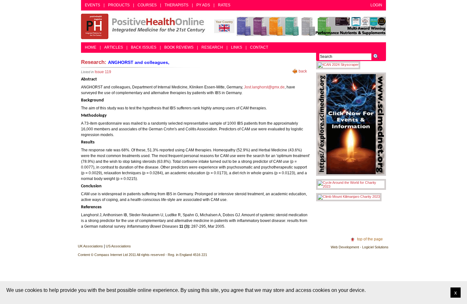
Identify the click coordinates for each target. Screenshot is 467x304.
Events (92, 5)
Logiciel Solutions (375, 247)
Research (212, 47)
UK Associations (90, 246)
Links (236, 47)
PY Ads (203, 5)
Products (119, 5)
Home (90, 47)
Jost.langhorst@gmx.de (264, 87)
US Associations (118, 246)
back (303, 71)
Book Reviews (178, 47)
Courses (147, 5)
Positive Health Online (144, 26)
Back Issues (143, 47)
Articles (113, 47)
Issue (103, 72)
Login (376, 5)
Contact (259, 47)
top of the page (370, 239)
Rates (224, 5)
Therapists (176, 5)
